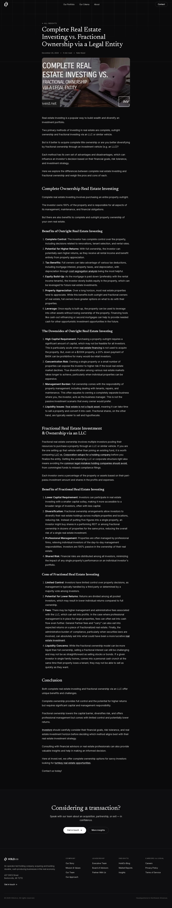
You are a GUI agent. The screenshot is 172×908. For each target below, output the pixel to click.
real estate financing (91, 347)
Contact (161, 4)
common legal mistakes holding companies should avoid (95, 463)
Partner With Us (99, 872)
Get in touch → (10, 884)
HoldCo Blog (124, 863)
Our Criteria (84, 4)
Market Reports (125, 868)
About (96, 4)
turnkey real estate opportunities (72, 763)
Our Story (70, 863)
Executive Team (99, 863)
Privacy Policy (151, 868)
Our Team (70, 872)
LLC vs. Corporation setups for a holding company (82, 454)
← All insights (49, 23)
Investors (47, 729)
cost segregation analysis (83, 271)
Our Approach (72, 877)
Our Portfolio (69, 4)
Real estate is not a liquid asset (82, 406)
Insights (122, 872)
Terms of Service (153, 872)
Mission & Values (73, 868)
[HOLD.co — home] (6, 4)
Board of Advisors (100, 868)
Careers (149, 863)
